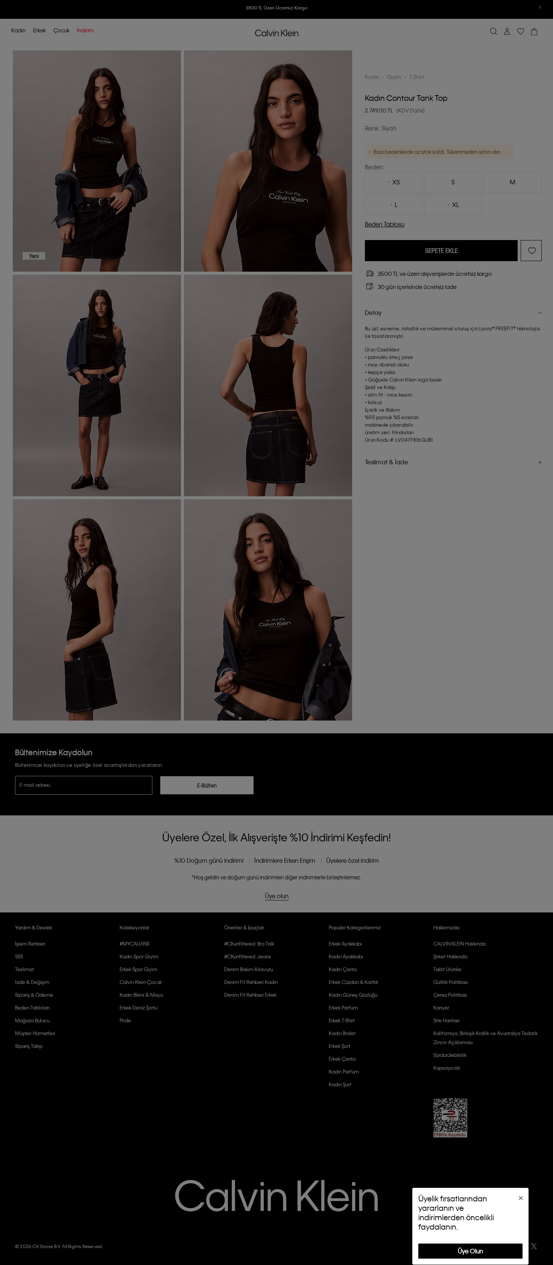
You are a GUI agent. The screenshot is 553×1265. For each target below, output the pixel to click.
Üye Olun (470, 1251)
